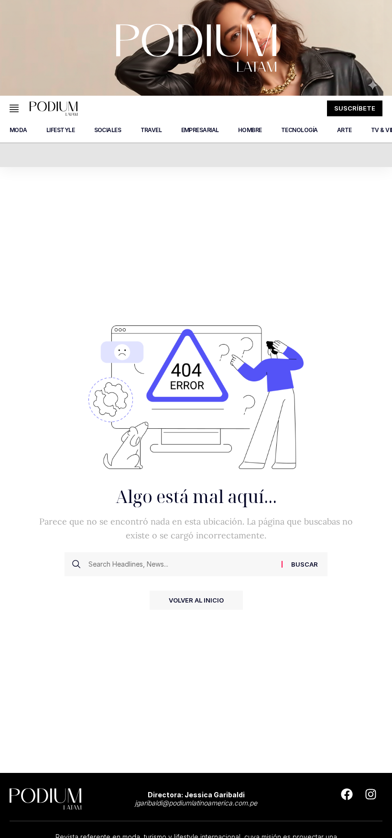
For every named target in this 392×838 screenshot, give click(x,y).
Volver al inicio (196, 600)
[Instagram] (370, 794)
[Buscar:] (181, 564)
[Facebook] (347, 794)
